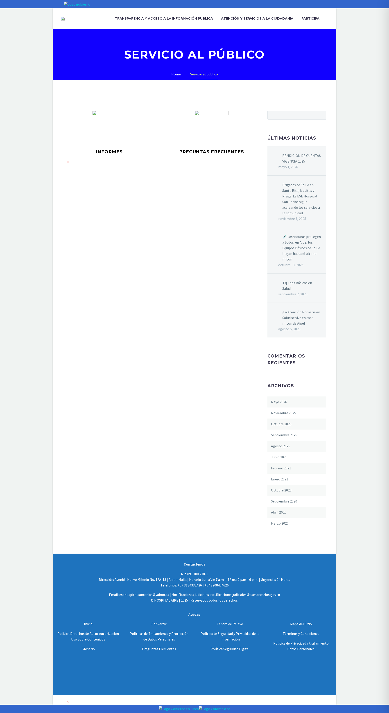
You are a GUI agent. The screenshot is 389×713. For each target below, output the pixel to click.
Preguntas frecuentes (211, 151)
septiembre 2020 (284, 501)
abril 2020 (278, 512)
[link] (88, 624)
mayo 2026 (279, 402)
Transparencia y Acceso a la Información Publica (164, 18)
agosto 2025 (280, 446)
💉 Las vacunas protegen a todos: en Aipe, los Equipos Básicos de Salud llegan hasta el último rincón (301, 247)
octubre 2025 (281, 424)
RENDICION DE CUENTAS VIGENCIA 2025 (301, 158)
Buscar (321, 115)
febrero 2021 (281, 468)
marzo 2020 (280, 523)
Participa (310, 18)
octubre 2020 (281, 490)
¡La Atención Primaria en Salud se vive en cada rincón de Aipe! (301, 318)
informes (109, 151)
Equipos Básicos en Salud (297, 286)
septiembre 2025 (284, 435)
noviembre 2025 (283, 413)
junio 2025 (279, 457)
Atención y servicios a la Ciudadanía (257, 18)
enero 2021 (279, 479)
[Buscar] (328, 18)
